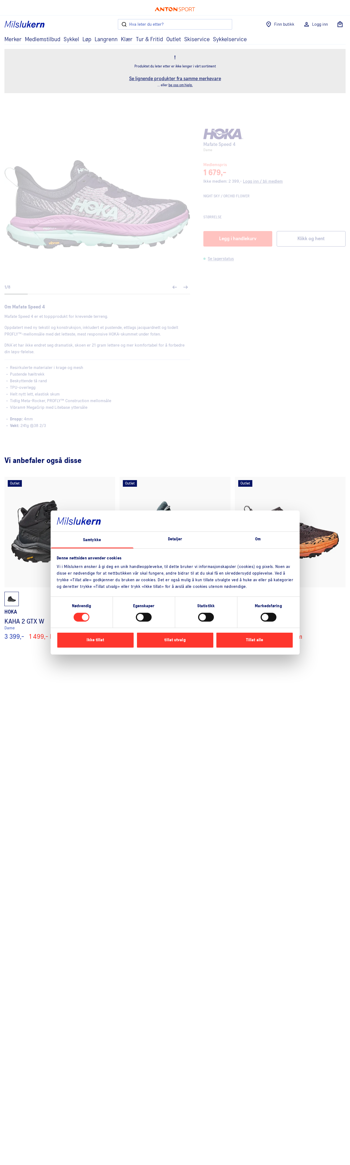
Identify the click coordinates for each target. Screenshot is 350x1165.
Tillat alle (254, 640)
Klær (127, 39)
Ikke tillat (95, 640)
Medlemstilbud (42, 39)
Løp (86, 39)
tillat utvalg (174, 640)
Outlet (173, 39)
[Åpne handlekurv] (340, 24)
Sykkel (71, 39)
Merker (13, 39)
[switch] (144, 617)
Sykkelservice (230, 39)
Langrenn (106, 39)
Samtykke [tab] (92, 540)
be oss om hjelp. (180, 85)
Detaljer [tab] (175, 539)
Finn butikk (284, 24)
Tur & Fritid (149, 39)
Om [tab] (258, 539)
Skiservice (197, 39)
